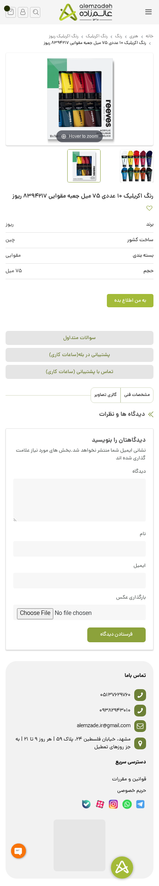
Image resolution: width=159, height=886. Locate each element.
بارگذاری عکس (131, 598)
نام (143, 534)
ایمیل (139, 566)
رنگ (118, 36)
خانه (149, 36)
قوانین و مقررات (129, 779)
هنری (133, 36)
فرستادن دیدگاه (116, 635)
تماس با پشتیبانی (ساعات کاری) (79, 372)
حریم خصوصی (131, 791)
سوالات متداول (79, 338)
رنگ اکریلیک (97, 36)
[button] (11, 12)
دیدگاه (139, 472)
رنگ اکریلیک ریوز (63, 36)
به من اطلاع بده (130, 301)
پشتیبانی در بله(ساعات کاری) (79, 355)
